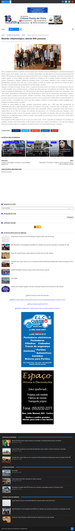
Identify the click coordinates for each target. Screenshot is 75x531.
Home (3, 29)
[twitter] (66, 2)
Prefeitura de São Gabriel (13, 35)
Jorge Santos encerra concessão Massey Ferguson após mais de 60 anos (32, 236)
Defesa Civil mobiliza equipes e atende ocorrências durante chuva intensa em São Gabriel (37, 286)
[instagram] (69, 2)
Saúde (23, 35)
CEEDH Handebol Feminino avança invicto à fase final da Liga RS (30, 270)
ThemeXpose (23, 528)
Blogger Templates (7, 528)
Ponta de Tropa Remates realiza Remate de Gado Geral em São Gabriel (32, 253)
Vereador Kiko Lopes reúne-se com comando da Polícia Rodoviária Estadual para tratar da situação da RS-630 (41, 457)
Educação (30, 142)
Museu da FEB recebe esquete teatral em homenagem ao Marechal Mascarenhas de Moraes (36, 440)
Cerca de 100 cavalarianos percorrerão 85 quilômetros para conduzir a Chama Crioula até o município (39, 449)
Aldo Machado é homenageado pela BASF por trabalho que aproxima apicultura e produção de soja (40, 245)
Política (53, 142)
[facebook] (63, 2)
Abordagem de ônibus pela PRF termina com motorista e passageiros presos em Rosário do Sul (37, 487)
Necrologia (14, 278)
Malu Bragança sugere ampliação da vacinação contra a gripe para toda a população (61, 151)
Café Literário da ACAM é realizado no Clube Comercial (26, 479)
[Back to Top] (72, 528)
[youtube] (72, 2)
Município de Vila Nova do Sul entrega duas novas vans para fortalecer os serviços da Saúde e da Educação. (37, 150)
